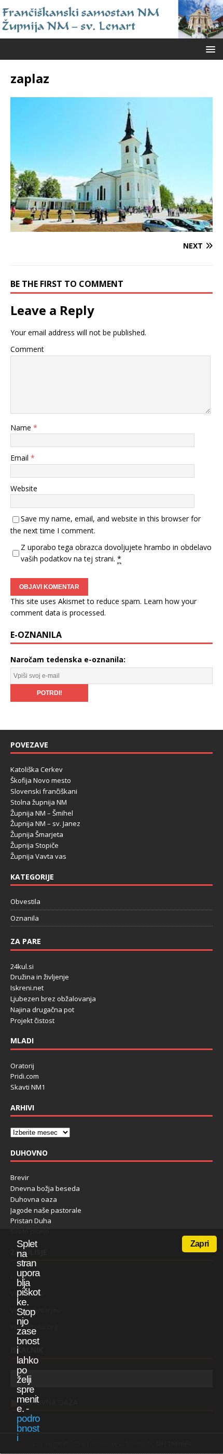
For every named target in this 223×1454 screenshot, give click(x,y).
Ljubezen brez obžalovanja (53, 998)
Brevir (19, 1177)
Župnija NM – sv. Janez (45, 823)
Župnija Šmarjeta (36, 834)
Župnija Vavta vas (38, 856)
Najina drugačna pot (42, 1009)
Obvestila (25, 901)
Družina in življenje (39, 976)
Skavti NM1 (27, 1087)
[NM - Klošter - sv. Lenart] (111, 32)
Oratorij (22, 1065)
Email (20, 458)
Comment (27, 349)
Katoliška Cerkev (36, 769)
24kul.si (22, 966)
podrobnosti (28, 1428)
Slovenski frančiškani (43, 791)
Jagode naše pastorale (45, 1210)
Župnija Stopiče (34, 845)
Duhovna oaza (33, 1199)
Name (21, 428)
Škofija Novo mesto (40, 780)
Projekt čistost (32, 1020)
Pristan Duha (30, 1220)
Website (23, 488)
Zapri (199, 1243)
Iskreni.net (27, 987)
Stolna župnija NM (38, 802)
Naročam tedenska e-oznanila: (68, 659)
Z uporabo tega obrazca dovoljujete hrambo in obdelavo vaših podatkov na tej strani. (116, 553)
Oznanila (24, 918)
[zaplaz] (111, 226)
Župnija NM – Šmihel (41, 813)
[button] (208, 48)
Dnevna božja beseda (45, 1188)
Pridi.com (24, 1076)
